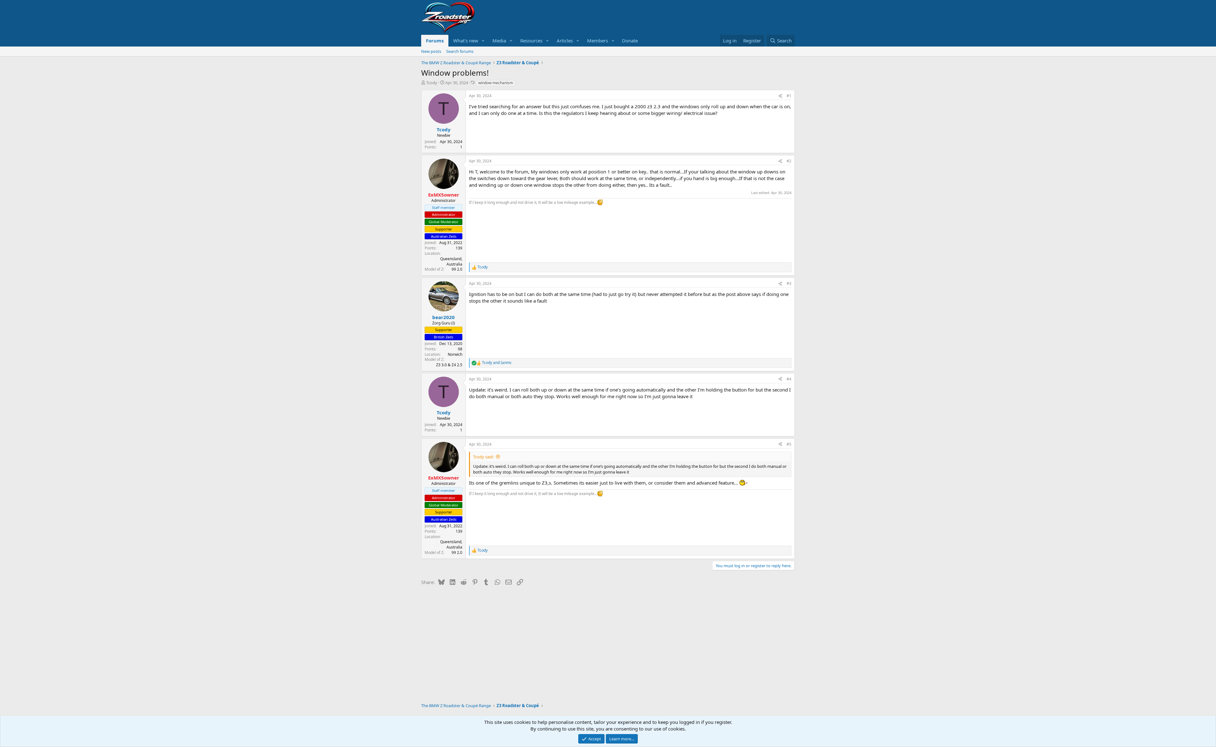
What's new (465, 40)
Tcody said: (483, 457)
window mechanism (495, 82)
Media (499, 40)
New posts (431, 51)
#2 (789, 161)
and (497, 362)
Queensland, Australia (451, 261)
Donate (630, 40)
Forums (435, 40)
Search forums (459, 51)
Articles (565, 40)
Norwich (455, 354)
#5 (789, 444)
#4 (789, 379)
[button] (483, 41)
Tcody (431, 82)
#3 (789, 283)
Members (597, 40)
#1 (789, 95)
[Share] (780, 96)
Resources (531, 40)
